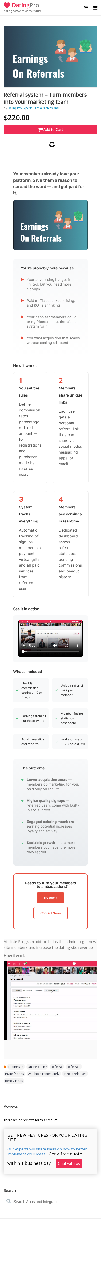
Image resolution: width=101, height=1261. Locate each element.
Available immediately (43, 1074)
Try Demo (50, 898)
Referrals (73, 1067)
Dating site (15, 1067)
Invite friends (14, 1074)
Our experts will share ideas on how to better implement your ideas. (47, 1152)
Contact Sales (50, 913)
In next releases (75, 1074)
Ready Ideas (14, 1081)
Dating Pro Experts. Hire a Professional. (34, 108)
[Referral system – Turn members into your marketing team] (50, 56)
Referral (57, 1067)
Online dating (37, 1067)
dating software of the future (23, 11)
